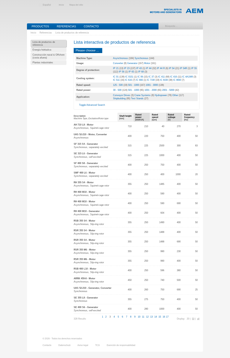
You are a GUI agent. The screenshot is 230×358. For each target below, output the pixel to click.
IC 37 (151, 76)
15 (159, 316)
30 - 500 (117, 90)
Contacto (91, 26)
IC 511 (116, 80)
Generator (132, 63)
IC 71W (151, 80)
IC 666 (140, 80)
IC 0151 (129, 76)
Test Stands (137, 98)
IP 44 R (161, 68)
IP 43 (139, 68)
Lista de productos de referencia (72, 32)
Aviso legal (83, 345)
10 (139, 316)
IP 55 (194, 68)
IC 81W (164, 80)
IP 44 (149, 68)
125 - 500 (118, 85)
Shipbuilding (119, 98)
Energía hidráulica (42, 49)
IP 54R (184, 68)
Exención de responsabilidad (121, 345)
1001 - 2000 (150, 90)
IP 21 (116, 68)
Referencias (66, 26)
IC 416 (174, 76)
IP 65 (131, 71)
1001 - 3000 (152, 85)
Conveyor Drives (122, 95)
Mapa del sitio (76, 5)
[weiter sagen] (177, 338)
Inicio (61, 5)
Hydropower (161, 95)
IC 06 (140, 76)
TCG (97, 345)
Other (175, 95)
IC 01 (116, 76)
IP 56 (122, 71)
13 (151, 316)
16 (164, 316)
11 (143, 316)
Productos (40, 26)
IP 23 (127, 68)
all (198, 318)
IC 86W (177, 80)
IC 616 (129, 80)
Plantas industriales (43, 62)
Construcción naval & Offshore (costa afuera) (49, 56)
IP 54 (172, 68)
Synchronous (142, 58)
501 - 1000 (134, 85)
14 (155, 316)
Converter (118, 63)
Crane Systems (142, 95)
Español (47, 5)
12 (147, 316)
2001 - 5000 (168, 90)
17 (167, 316)
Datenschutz (64, 345)
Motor (147, 63)
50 (193, 318)
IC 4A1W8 (188, 76)
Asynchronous (121, 58)
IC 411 (161, 76)
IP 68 (141, 71)
